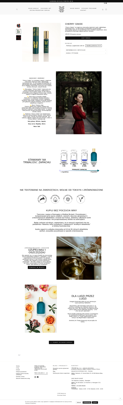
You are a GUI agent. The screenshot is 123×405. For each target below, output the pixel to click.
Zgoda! (95, 402)
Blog (54, 371)
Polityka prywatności (21, 371)
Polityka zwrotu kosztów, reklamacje (22, 374)
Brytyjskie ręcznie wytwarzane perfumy (61, 369)
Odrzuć (79, 402)
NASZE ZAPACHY (33, 8)
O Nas (17, 368)
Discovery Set (46, 8)
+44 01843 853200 (80, 385)
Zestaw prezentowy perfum (40, 10)
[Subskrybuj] (47, 373)
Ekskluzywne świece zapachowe (61, 373)
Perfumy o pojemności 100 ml (75, 45)
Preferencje (87, 402)
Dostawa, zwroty (20, 376)
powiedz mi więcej (37, 267)
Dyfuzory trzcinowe (89, 8)
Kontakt (83, 10)
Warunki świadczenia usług (23, 378)
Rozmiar (68, 43)
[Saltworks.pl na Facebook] (38, 377)
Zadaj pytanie (72, 53)
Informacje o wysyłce (76, 50)
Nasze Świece (75, 8)
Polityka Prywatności (30, 403)
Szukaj (17, 366)
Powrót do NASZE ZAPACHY (62, 342)
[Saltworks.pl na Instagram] (35, 377)
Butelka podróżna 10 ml (94, 45)
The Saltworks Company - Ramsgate (80, 380)
